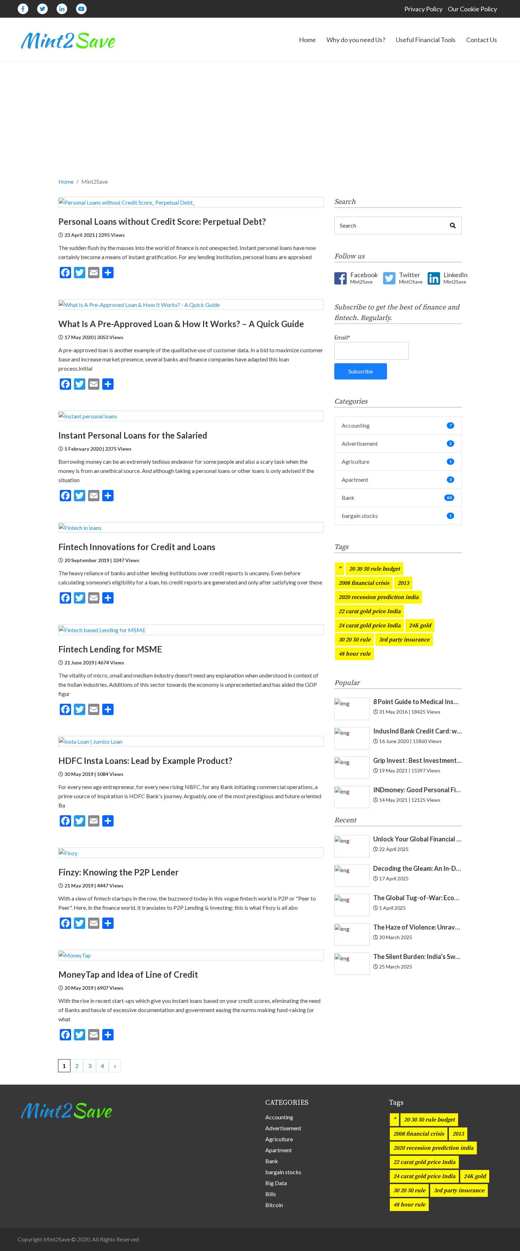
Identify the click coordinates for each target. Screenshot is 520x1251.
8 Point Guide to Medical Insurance (417, 702)
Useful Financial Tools (426, 40)
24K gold (420, 625)
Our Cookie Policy (472, 9)
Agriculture (397, 461)
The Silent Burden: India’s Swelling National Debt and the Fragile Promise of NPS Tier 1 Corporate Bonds (417, 956)
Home (307, 40)
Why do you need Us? (356, 40)
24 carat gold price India (369, 625)
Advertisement (397, 443)
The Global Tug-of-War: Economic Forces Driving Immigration (417, 898)
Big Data (276, 1182)
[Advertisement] (260, 123)
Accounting (397, 425)
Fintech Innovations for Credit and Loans (136, 547)
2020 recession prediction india (378, 597)
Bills (270, 1193)
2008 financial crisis (364, 583)
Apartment (397, 479)
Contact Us (481, 40)
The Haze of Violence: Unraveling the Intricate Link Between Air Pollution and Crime (417, 927)
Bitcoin (274, 1204)
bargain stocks (397, 515)
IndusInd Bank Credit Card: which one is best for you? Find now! (417, 731)
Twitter (410, 278)
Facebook (364, 278)
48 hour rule (354, 653)
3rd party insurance (404, 639)
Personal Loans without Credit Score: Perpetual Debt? (162, 221)
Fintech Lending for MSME (110, 649)
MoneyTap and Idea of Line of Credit (128, 974)
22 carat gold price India (369, 611)
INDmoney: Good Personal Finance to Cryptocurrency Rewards (417, 790)
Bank (397, 497)
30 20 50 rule (354, 639)
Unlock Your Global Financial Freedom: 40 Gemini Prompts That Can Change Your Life (417, 839)
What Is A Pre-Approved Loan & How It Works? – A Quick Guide (181, 324)
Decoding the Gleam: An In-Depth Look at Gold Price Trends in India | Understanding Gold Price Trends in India (417, 868)
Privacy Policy (423, 9)
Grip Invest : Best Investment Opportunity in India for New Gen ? (417, 760)
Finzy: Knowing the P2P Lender (118, 872)
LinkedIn (456, 278)
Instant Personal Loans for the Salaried (133, 435)
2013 (403, 583)
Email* (342, 337)
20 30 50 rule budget (374, 568)
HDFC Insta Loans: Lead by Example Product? (145, 760)
